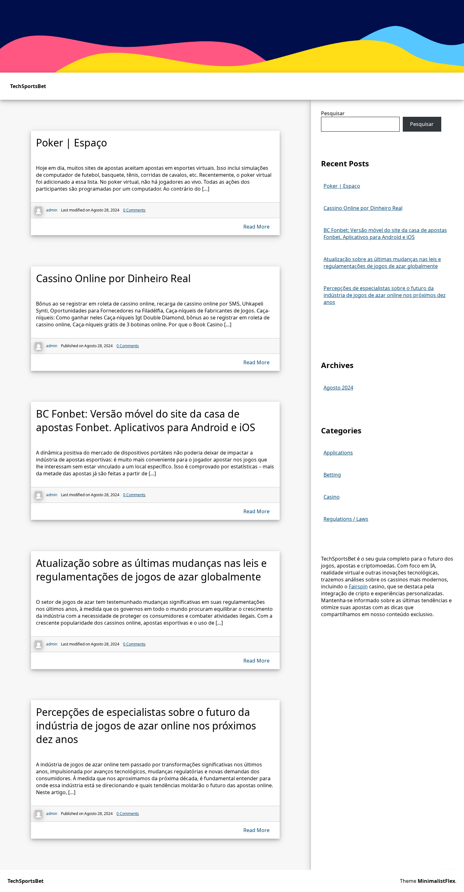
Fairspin (358, 586)
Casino (332, 496)
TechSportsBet (28, 86)
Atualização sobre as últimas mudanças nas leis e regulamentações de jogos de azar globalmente (382, 263)
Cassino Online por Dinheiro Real (363, 208)
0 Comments (134, 210)
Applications (338, 452)
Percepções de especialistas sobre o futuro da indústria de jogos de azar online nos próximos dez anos (385, 295)
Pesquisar (333, 113)
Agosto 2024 (338, 387)
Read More (256, 226)
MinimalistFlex (436, 880)
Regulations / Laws (346, 518)
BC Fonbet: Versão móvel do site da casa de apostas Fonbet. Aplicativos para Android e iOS (385, 234)
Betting (332, 474)
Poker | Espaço (342, 185)
